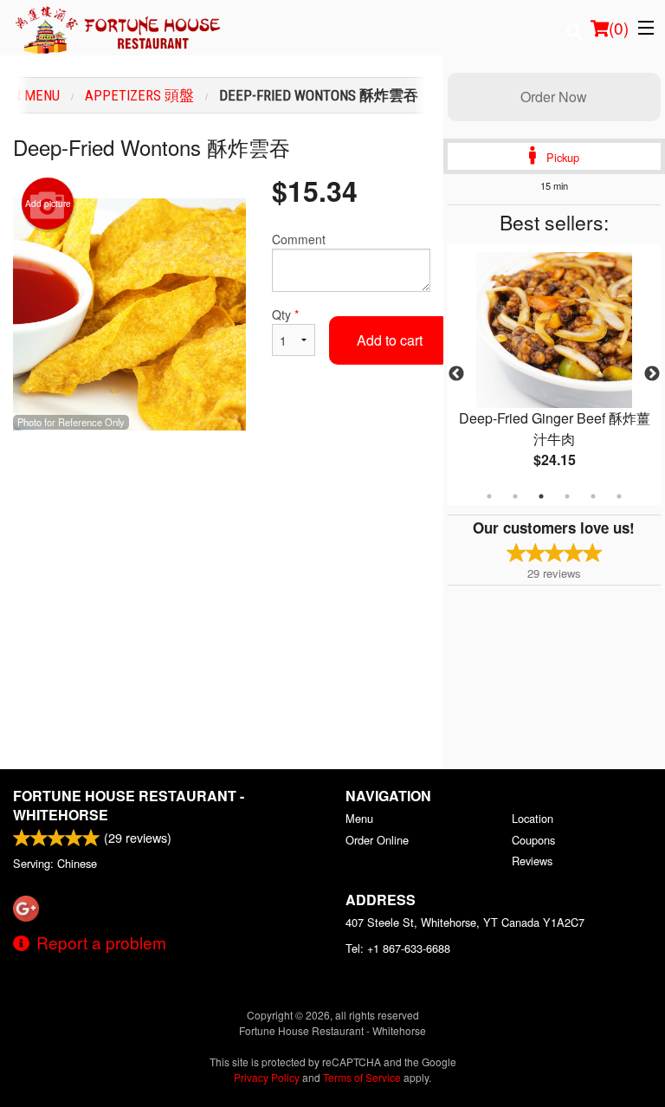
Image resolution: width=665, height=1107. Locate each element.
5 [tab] (593, 496)
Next (652, 374)
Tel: (397, 948)
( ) (619, 27)
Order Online (377, 840)
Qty (285, 314)
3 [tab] (541, 496)
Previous (456, 374)
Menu (359, 818)
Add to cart (390, 340)
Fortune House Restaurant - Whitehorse (128, 805)
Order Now (553, 97)
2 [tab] (515, 496)
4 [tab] (567, 496)
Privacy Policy (267, 1077)
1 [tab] (489, 496)
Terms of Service (362, 1077)
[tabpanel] (554, 374)
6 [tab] (619, 496)
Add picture (48, 203)
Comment (299, 239)
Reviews (532, 860)
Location (532, 818)
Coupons (533, 840)
